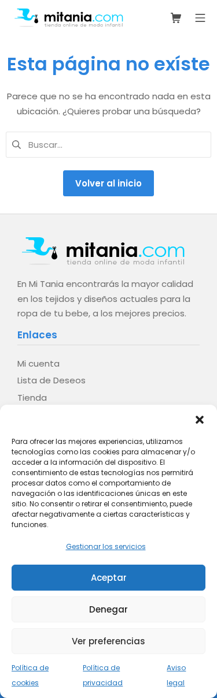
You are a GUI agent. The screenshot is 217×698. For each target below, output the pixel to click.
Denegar (108, 609)
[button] (199, 419)
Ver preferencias (108, 641)
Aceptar (109, 578)
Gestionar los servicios (106, 546)
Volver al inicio (108, 183)
